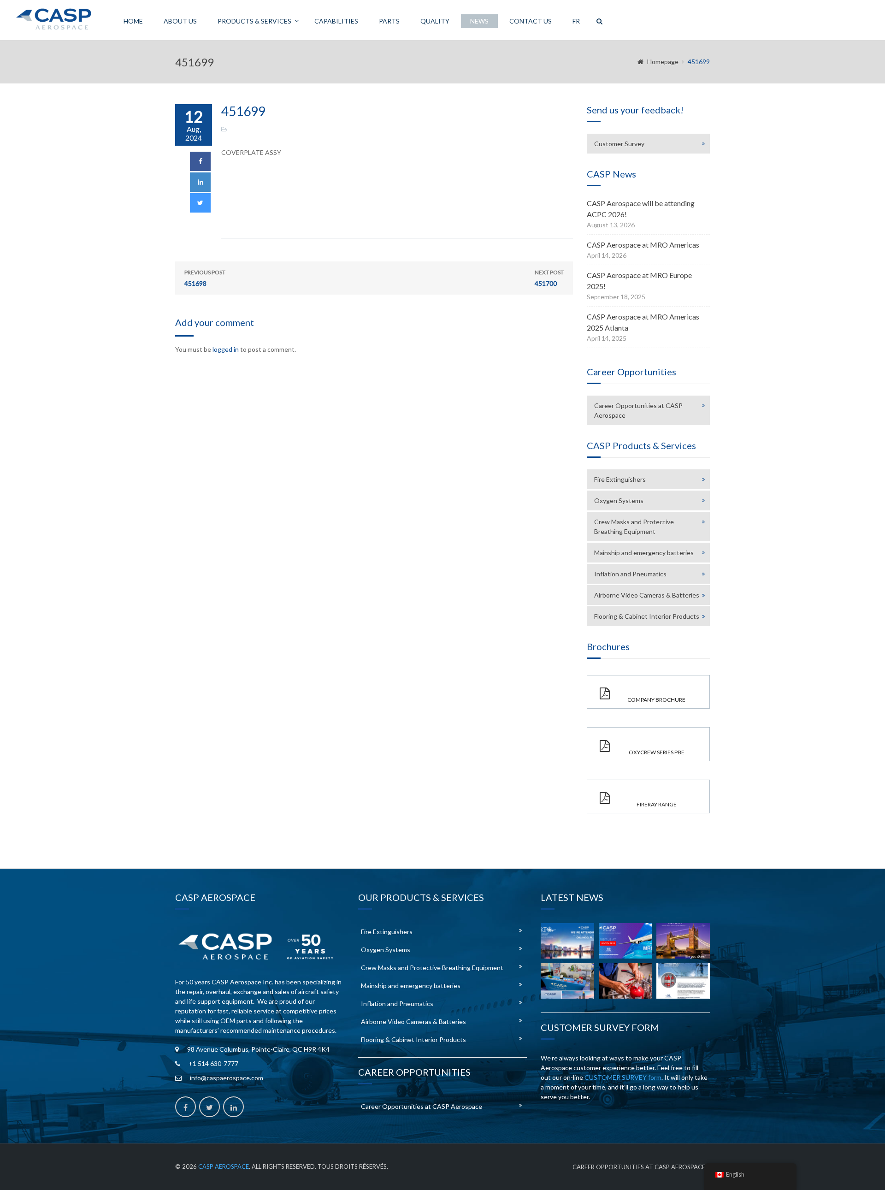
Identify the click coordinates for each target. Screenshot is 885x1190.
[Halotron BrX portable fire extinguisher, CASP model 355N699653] (683, 981)
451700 (549, 278)
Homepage (662, 61)
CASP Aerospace (223, 1166)
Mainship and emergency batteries (644, 553)
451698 (204, 278)
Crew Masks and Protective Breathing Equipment (634, 526)
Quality (434, 21)
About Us (180, 21)
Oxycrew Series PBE (656, 752)
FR (576, 21)
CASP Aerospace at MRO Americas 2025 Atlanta (643, 322)
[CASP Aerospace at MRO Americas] (625, 941)
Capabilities (336, 21)
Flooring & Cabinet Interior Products (646, 616)
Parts (389, 21)
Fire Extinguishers (620, 479)
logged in (225, 349)
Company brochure (656, 699)
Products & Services (254, 21)
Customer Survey (619, 144)
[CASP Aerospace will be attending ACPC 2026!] (567, 941)
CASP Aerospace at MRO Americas (643, 244)
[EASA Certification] (625, 981)
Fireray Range (657, 804)
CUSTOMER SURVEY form (622, 1077)
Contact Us (530, 21)
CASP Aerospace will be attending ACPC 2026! (641, 209)
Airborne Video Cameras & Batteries (646, 595)
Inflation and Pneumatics (630, 574)
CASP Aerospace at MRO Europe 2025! (639, 280)
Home (133, 21)
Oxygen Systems (618, 500)
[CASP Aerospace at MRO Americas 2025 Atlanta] (567, 981)
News (479, 21)
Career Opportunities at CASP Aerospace (638, 410)
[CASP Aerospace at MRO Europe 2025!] (683, 941)
